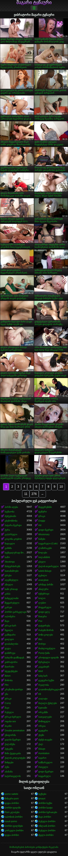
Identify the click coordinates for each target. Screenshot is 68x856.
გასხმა (8, 548)
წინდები (9, 762)
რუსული (9, 712)
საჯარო (42, 758)
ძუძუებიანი (10, 516)
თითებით (43, 580)
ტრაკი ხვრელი (13, 717)
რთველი (43, 767)
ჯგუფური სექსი (46, 680)
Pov (40, 621)
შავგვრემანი (45, 507)
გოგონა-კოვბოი (13, 539)
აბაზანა (9, 771)
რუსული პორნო (46, 821)
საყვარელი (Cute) (48, 543)
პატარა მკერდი (13, 525)
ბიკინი (8, 726)
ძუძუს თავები (45, 739)
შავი (7, 621)
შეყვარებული (12, 603)
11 (25, 493)
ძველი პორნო (45, 835)
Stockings (10, 561)
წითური (42, 616)
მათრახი (9, 666)
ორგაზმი (43, 712)
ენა (6, 694)
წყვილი (9, 630)
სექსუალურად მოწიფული (16, 552)
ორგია (42, 726)
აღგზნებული (11, 580)
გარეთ (8, 607)
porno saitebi (11, 794)
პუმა (7, 767)
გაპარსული (11, 534)
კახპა (7, 593)
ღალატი (42, 698)
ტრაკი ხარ (10, 625)
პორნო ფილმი (13, 807)
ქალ (40, 744)
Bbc (40, 639)
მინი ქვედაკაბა (13, 753)
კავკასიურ (43, 666)
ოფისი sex (10, 721)
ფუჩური (42, 511)
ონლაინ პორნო (46, 826)
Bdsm (8, 675)
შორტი (42, 644)
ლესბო (42, 603)
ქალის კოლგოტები (15, 758)
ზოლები (42, 552)
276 (34, 493)
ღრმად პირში (45, 584)
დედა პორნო (12, 803)
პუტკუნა (9, 748)
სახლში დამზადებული (16, 657)
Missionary (43, 534)
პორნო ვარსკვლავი (15, 612)
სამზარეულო (45, 762)
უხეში (41, 735)
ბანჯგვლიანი (12, 598)
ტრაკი (41, 516)
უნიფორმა (10, 735)
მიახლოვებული (46, 648)
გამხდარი (10, 634)
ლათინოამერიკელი (49, 689)
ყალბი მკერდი (13, 739)
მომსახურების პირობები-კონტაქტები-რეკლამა (33, 847)
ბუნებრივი (43, 593)
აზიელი (9, 584)
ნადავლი (10, 543)
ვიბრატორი (11, 662)
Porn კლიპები (12, 812)
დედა (8, 648)
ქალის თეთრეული (48, 566)
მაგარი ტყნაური (34, 2)
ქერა (7, 530)
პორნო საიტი (45, 807)
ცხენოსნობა (11, 520)
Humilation (43, 753)
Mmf (40, 671)
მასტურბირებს (12, 566)
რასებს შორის (45, 630)
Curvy (8, 703)
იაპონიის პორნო (13, 817)
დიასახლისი (11, 644)
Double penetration (15, 730)
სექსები (42, 794)
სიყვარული (44, 776)
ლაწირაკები (45, 548)
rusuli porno (11, 821)
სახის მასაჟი (44, 571)
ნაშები (41, 539)
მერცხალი (44, 662)
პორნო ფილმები (14, 826)
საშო (7, 557)
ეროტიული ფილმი (48, 657)
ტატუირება (44, 625)
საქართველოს (13, 776)
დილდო (9, 639)
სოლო (41, 598)
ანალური (43, 589)
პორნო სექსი (45, 803)
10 (61, 486)
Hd (39, 525)
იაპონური (10, 616)
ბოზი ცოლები (45, 634)
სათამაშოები (12, 571)
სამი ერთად (11, 589)
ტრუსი (8, 575)
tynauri (41, 798)
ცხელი (42, 561)
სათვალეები (45, 717)
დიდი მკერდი (45, 530)
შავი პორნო (44, 817)
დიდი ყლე (44, 612)
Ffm (6, 685)
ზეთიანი (42, 707)
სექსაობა (9, 511)
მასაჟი (41, 748)
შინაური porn (12, 798)
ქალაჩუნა (10, 744)
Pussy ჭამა (44, 653)
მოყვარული (44, 607)
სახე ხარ (43, 675)
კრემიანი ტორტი (14, 689)
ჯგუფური (43, 730)
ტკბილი (42, 575)
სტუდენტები (11, 671)
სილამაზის (44, 557)
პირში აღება (11, 507)
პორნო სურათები (47, 812)
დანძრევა (10, 653)
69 (39, 694)
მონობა (9, 680)
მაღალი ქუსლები (47, 703)
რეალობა (43, 685)
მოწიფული (44, 721)
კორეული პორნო (14, 830)
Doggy (41, 520)
